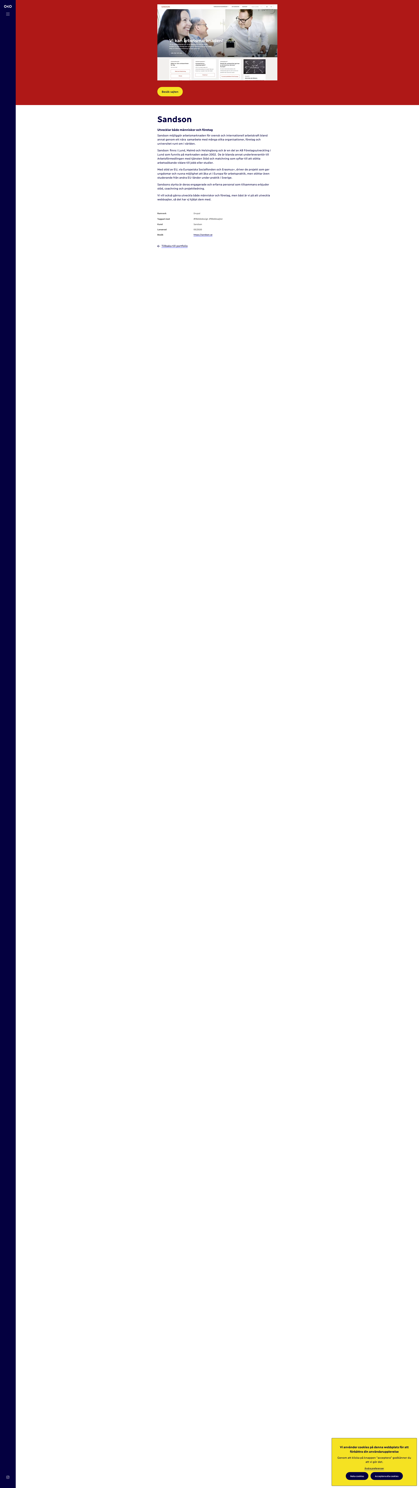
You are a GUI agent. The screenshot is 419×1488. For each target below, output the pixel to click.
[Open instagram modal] (8, 1477)
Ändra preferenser (374, 1468)
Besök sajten (170, 91)
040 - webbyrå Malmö (8, 6)
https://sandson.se (203, 234)
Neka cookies (357, 1476)
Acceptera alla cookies (386, 1476)
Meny (8, 14)
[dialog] (374, 1462)
